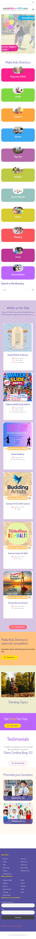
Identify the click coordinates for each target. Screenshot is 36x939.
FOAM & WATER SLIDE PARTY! (18, 404)
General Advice (18, 274)
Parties (18, 216)
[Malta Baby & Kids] (15, 9)
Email (2, 909)
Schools (18, 136)
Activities (18, 176)
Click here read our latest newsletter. (11, 926)
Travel (18, 256)
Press (4, 865)
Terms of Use (6, 868)
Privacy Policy (24, 868)
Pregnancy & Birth (18, 76)
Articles (5, 862)
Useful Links (24, 865)
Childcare (18, 116)
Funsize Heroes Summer (18, 603)
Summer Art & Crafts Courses (18, 503)
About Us (5, 859)
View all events (19, 627)
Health (18, 96)
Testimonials (24, 862)
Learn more (14, 725)
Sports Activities (18, 196)
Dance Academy (17, 454)
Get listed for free (25, 871)
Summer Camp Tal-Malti (18, 553)
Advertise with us (7, 874)
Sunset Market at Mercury (17, 355)
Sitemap (5, 871)
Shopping (5, 892)
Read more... (11, 657)
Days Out (18, 156)
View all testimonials (18, 763)
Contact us (23, 859)
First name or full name (7, 902)
